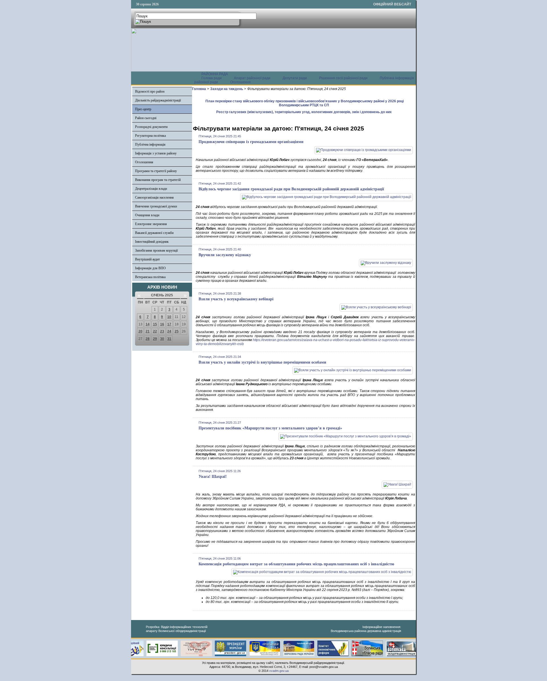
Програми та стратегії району (156, 171)
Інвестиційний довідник (152, 242)
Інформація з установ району (156, 153)
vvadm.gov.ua (279, 670)
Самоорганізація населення (154, 197)
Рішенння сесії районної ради (343, 78)
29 (155, 339)
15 (155, 324)
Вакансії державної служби (154, 233)
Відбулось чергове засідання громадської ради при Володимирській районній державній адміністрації (291, 189)
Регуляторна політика (150, 136)
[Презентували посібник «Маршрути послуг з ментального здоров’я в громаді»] (345, 436)
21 (148, 331)
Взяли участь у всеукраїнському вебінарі (236, 299)
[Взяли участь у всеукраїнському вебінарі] (376, 307)
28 (148, 339)
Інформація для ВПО (150, 268)
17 (169, 324)
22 (155, 331)
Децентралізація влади (151, 189)
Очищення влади (147, 215)
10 (169, 317)
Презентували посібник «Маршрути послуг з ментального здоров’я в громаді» (270, 428)
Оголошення (240, 82)
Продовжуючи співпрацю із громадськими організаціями (251, 142)
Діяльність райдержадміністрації (158, 100)
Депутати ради (295, 78)
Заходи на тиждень (226, 89)
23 (162, 331)
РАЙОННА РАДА (214, 74)
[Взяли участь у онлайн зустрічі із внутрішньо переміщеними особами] (352, 370)
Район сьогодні (145, 118)
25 (177, 331)
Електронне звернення (151, 224)
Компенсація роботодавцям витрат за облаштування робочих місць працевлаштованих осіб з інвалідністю (296, 564)
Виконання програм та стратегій (158, 180)
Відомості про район (149, 91)
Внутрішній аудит (147, 259)
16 (162, 324)
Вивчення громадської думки (156, 206)
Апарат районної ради (252, 78)
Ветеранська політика (150, 277)
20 (140, 331)
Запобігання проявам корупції (156, 250)
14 (148, 324)
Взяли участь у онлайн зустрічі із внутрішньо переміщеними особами (262, 362)
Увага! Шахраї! (213, 476)
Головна (199, 89)
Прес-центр (143, 109)
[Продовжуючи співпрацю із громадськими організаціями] (363, 150)
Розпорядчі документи (151, 127)
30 (162, 339)
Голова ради (211, 78)
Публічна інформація (150, 144)
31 (169, 339)
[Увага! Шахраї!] (397, 484)
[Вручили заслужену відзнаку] (386, 263)
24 (169, 331)
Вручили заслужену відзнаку (225, 255)
